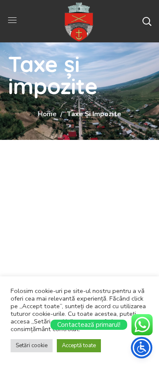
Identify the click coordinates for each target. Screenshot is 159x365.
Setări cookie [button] (31, 345)
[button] (146, 21)
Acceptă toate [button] (79, 345)
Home (47, 114)
